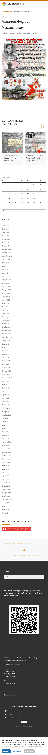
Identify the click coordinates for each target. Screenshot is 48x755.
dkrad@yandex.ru (16, 665)
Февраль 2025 (6, 280)
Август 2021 (6, 422)
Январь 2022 (6, 405)
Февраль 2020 (6, 483)
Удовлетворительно (15, 717)
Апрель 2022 (6, 395)
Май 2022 (5, 391)
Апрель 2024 (6, 314)
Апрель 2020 (6, 476)
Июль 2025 (5, 263)
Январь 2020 (6, 486)
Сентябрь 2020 (7, 459)
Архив (10, 11)
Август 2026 (6, 226)
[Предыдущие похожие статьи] (38, 126)
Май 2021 (5, 432)
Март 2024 (5, 317)
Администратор (9, 33)
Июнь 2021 (5, 429)
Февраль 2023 (6, 361)
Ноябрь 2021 (6, 412)
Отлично (10, 711)
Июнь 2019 (5, 510)
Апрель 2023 (6, 354)
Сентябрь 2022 (7, 378)
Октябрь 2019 (6, 496)
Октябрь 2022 (6, 374)
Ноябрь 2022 (6, 371)
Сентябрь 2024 (7, 297)
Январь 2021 (6, 445)
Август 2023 (6, 341)
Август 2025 (6, 259)
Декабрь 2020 (6, 449)
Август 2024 (6, 300)
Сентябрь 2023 (7, 337)
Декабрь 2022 (6, 368)
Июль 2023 (5, 344)
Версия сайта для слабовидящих (18, 529)
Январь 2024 (6, 324)
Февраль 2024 (6, 320)
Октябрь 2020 (6, 456)
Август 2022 (6, 381)
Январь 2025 (6, 283)
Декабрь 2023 (6, 327)
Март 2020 (5, 479)
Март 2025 (5, 276)
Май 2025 (5, 270)
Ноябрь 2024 (6, 290)
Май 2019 (5, 513)
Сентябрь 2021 (7, 418)
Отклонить (29, 751)
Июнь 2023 (5, 347)
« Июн (4, 211)
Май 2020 (5, 472)
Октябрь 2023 (6, 334)
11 (9, 194)
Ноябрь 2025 (6, 249)
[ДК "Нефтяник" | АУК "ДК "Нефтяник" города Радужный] (4, 3)
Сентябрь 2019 (7, 500)
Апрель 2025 (6, 273)
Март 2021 (5, 439)
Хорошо (10, 714)
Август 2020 (6, 462)
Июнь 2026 (5, 229)
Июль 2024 (5, 303)
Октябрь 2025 (6, 253)
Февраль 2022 (6, 401)
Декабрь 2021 (6, 408)
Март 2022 (5, 398)
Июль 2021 (5, 425)
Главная (4, 11)
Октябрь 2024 (6, 293)
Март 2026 (5, 236)
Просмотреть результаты (24, 726)
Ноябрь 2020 (6, 452)
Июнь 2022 (5, 388)
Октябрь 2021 (6, 415)
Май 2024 (5, 310)
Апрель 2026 (6, 232)
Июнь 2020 (5, 469)
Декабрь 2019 (6, 489)
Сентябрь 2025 (7, 256)
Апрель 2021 (6, 435)
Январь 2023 (6, 364)
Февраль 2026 (6, 239)
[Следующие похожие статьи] (43, 126)
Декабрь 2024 (6, 286)
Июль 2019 (5, 506)
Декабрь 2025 (6, 246)
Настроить (17, 751)
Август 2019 (6, 503)
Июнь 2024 (5, 307)
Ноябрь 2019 (6, 493)
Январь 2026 (6, 243)
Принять (6, 751)
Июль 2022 (5, 385)
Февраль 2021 (6, 442)
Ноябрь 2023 (6, 330)
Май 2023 (5, 351)
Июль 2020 (5, 466)
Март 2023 (5, 358)
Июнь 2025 (5, 266)
